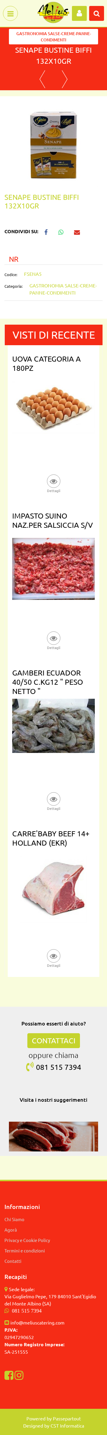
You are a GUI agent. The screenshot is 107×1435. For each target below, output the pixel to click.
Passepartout (67, 1418)
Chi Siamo (14, 1219)
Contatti (12, 1261)
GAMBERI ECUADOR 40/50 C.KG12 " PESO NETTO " (47, 682)
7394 (72, 1067)
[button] (53, 141)
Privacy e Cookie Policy (27, 1240)
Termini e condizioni (24, 1250)
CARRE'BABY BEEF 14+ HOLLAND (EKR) (50, 838)
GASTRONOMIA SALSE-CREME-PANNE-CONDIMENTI (53, 37)
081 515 (50, 1067)
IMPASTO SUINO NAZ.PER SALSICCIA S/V (52, 520)
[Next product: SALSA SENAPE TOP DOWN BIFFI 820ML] (64, 79)
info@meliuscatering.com (37, 1322)
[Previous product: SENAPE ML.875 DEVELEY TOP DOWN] (42, 79)
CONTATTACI (53, 1040)
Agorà (10, 1229)
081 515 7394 (27, 1310)
